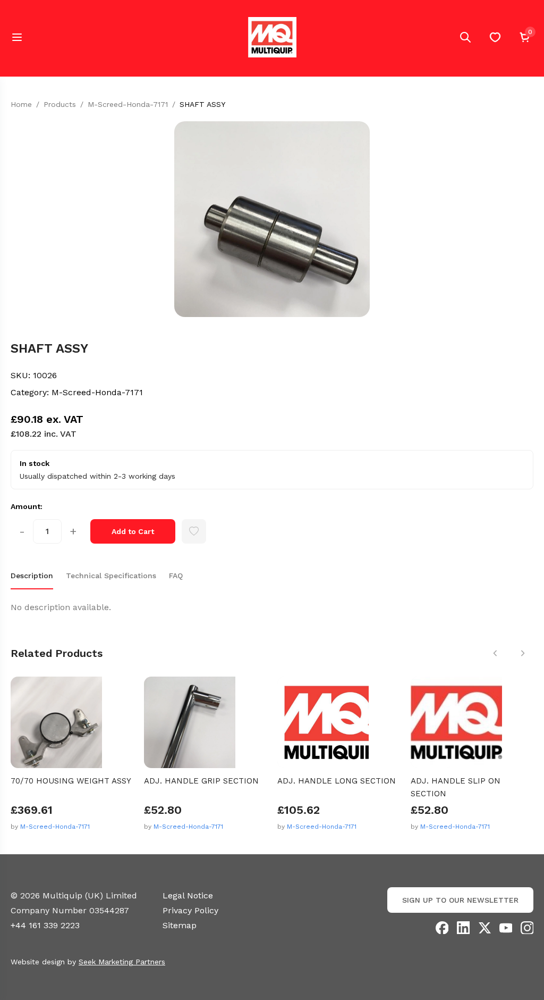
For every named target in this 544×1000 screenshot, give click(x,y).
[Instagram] (527, 927)
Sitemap (180, 925)
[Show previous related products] (495, 653)
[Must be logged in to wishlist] (194, 531)
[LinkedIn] (463, 927)
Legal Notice (188, 895)
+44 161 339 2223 (45, 925)
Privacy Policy (190, 910)
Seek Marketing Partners (122, 961)
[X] (484, 927)
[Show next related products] (522, 653)
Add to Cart (133, 531)
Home (21, 104)
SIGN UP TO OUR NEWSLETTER (460, 900)
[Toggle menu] (17, 37)
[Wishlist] (495, 37)
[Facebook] (442, 927)
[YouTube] (505, 927)
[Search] (465, 37)
